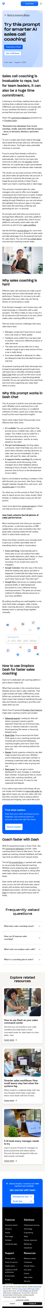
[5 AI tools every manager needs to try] (22, 1135)
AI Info (7, 1280)
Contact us (9, 1283)
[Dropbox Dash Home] (3, 4)
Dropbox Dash (10, 120)
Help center (28, 1277)
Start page (9, 1236)
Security (27, 1281)
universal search (29, 506)
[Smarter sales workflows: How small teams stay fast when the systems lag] (22, 1075)
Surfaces (8, 1240)
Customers (28, 1262)
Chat (38, 140)
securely (28, 162)
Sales (26, 1236)
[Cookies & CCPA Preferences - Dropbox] (22, 1295)
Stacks (7, 1233)
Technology (28, 1229)
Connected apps (11, 1244)
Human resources (30, 1240)
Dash (8, 219)
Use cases (27, 1270)
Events (26, 1273)
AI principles (10, 1276)
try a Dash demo (35, 239)
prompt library (23, 230)
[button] (41, 3)
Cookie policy (10, 1266)
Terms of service (11, 1262)
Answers (8, 1229)
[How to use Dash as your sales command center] (22, 1015)
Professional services (31, 1225)
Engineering (28, 1233)
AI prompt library (16, 862)
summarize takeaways (20, 118)
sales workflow (29, 225)
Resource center (30, 1258)
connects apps (8, 487)
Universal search (11, 1225)
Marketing (27, 1244)
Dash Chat (6, 374)
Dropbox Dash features (32, 710)
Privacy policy (10, 1258)
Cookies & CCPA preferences (11, 1271)
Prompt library (29, 1266)
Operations (28, 1248)
